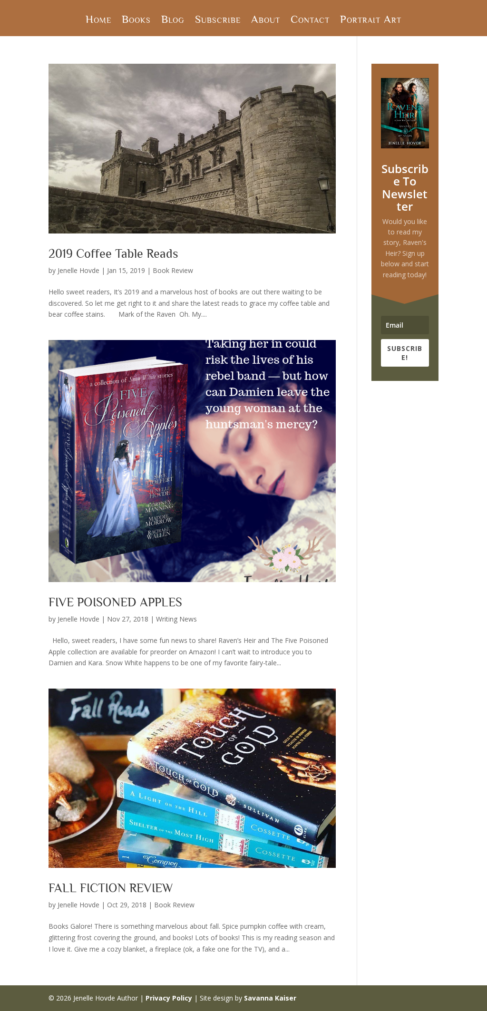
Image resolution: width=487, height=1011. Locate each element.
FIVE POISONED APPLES (115, 602)
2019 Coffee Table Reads (113, 254)
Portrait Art (370, 20)
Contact (310, 20)
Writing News (176, 618)
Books (136, 20)
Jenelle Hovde (78, 270)
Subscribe (218, 20)
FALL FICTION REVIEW (111, 888)
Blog (173, 20)
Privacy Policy (169, 997)
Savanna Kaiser (270, 997)
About (265, 20)
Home (98, 20)
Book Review (173, 270)
